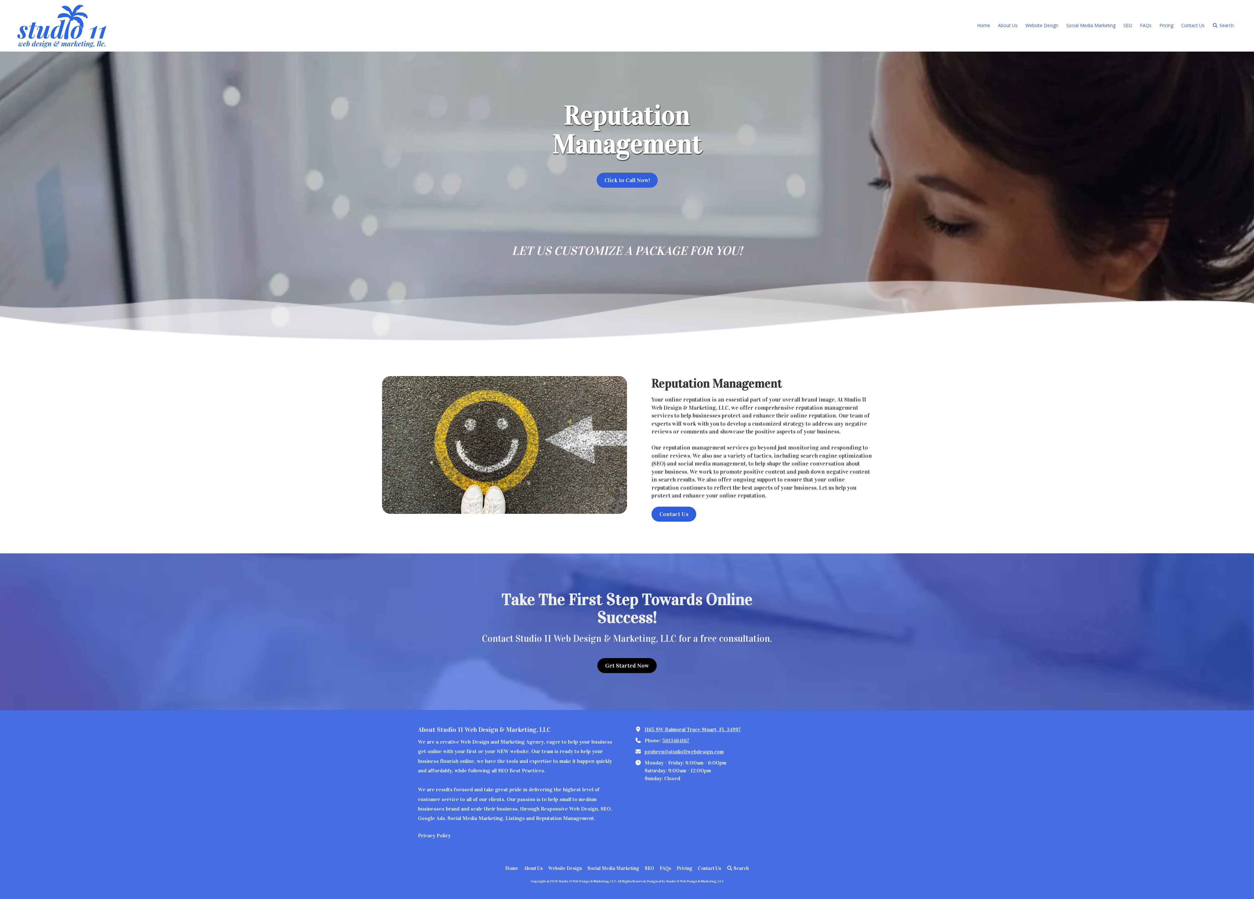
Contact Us (673, 514)
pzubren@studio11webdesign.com (684, 752)
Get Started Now (627, 665)
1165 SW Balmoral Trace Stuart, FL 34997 (693, 729)
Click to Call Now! (627, 180)
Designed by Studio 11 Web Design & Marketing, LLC (685, 881)
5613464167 (675, 740)
